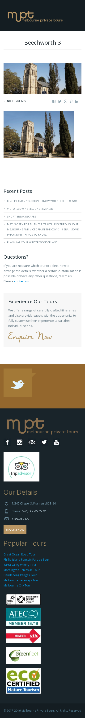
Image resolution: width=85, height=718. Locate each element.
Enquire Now (30, 337)
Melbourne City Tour (17, 585)
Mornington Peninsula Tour (22, 570)
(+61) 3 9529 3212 (34, 511)
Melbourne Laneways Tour (21, 580)
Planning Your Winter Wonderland (32, 242)
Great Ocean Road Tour (19, 554)
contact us (21, 281)
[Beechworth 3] (39, 134)
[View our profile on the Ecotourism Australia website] (24, 681)
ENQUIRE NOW (15, 529)
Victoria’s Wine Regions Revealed (30, 208)
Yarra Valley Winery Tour (20, 565)
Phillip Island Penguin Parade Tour (26, 560)
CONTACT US (20, 519)
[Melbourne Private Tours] (36, 15)
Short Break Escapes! (22, 216)
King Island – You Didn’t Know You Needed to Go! (42, 201)
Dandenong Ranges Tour (20, 575)
